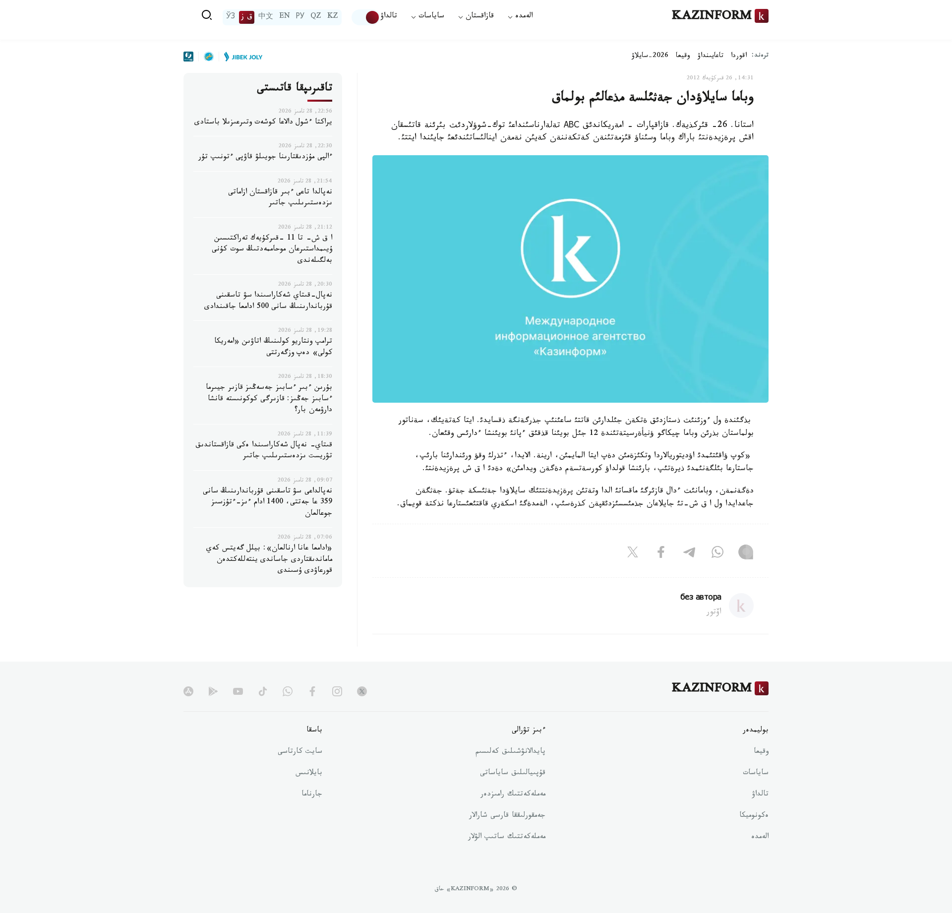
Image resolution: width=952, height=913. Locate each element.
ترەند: (760, 56)
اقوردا (739, 56)
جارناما (311, 795)
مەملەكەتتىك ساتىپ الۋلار (506, 837)
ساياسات (756, 773)
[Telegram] (689, 554)
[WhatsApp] (717, 554)
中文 (265, 17)
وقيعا (683, 56)
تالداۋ (388, 17)
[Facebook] (661, 554)
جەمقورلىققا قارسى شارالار (507, 816)
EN (284, 17)
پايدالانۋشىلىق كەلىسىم (510, 752)
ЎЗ (230, 17)
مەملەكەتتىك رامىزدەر (512, 795)
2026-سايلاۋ (650, 56)
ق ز (246, 17)
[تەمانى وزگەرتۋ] (366, 17)
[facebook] (312, 691)
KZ (332, 17)
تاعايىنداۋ (710, 56)
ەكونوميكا (754, 816)
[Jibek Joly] (240, 56)
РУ (300, 17)
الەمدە (760, 837)
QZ (315, 17)
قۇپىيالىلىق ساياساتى (512, 773)
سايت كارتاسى (300, 752)
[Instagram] (746, 554)
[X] (633, 554)
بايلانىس (309, 773)
